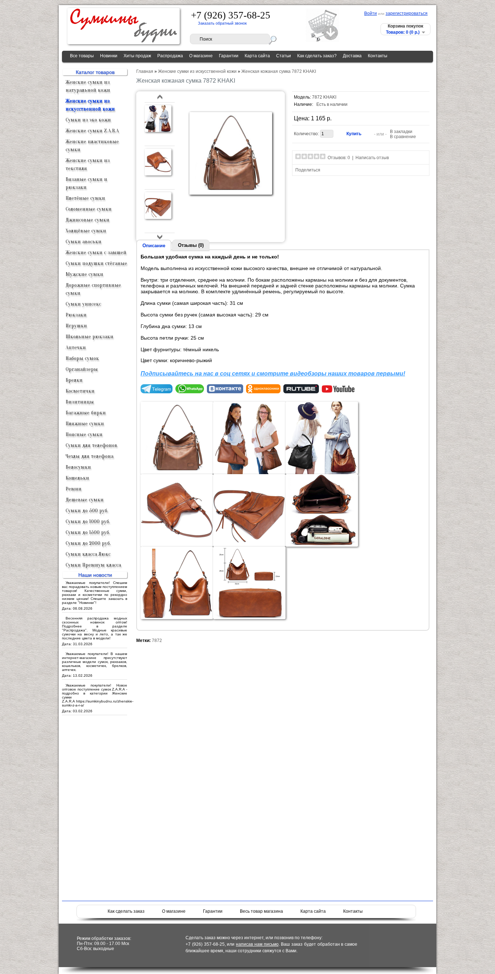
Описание (153, 245)
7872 (157, 640)
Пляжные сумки (85, 423)
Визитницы (80, 402)
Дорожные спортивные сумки (93, 289)
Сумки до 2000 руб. (88, 543)
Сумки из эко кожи (88, 120)
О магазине (201, 55)
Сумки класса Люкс (88, 554)
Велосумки (78, 467)
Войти (370, 13)
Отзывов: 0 (339, 157)
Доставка (352, 55)
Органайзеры (82, 369)
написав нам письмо (257, 944)
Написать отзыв (372, 157)
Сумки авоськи (83, 242)
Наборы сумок (82, 358)
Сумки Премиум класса (93, 565)
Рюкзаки (76, 315)
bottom (160, 236)
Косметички (80, 391)
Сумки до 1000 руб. (88, 521)
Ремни (74, 489)
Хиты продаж (137, 55)
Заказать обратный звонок (222, 23)
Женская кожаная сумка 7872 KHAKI (278, 71)
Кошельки (77, 478)
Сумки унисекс (83, 304)
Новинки (108, 55)
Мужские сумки (84, 274)
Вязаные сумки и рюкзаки (86, 183)
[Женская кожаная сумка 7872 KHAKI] (158, 130)
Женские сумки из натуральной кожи (88, 86)
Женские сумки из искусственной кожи (90, 105)
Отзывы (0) (191, 245)
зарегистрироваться (407, 13)
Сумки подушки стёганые (96, 263)
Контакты (377, 55)
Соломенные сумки (89, 209)
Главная (144, 71)
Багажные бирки (86, 413)
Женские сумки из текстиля (88, 164)
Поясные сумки (84, 434)
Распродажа (170, 55)
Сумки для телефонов (91, 445)
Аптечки (76, 347)
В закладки (401, 131)
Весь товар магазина (261, 911)
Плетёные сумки (85, 198)
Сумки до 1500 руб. (88, 532)
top (160, 97)
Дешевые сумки (85, 500)
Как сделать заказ (126, 911)
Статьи (283, 55)
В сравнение (403, 136)
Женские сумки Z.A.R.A (92, 131)
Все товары (82, 55)
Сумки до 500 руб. (87, 510)
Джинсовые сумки (87, 220)
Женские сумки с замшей (96, 252)
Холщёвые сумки (86, 231)
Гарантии (228, 55)
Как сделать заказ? (317, 55)
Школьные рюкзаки (89, 336)
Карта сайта (257, 55)
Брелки (74, 380)
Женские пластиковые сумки (92, 145)
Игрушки (76, 326)
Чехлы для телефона (89, 456)
